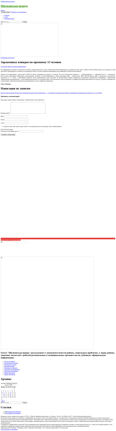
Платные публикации (11, 371)
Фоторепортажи (9, 18)
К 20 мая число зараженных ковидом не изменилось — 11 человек (27, 93)
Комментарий (5, 113)
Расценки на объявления (12, 369)
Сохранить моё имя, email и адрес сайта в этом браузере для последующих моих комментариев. (32, 126)
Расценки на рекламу (10, 368)
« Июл (3, 401)
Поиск (3, 10)
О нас (6, 17)
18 (4, 395)
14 (10, 393)
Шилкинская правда (14, 6)
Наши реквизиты (9, 373)
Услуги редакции (9, 361)
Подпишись (17, 411)
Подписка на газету (10, 364)
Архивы (3, 383)
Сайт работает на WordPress (9, 429)
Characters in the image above (9, 131)
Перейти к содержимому (19, 12)
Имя (2, 116)
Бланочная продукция (11, 363)
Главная (6, 15)
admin (9, 66)
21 (10, 395)
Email (2, 119)
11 (4, 393)
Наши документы (9, 374)
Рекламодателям (9, 366)
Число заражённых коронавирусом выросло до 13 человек (78, 93)
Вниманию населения (7, 57)
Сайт (2, 123)
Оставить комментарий (19, 66)
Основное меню (5, 12)
